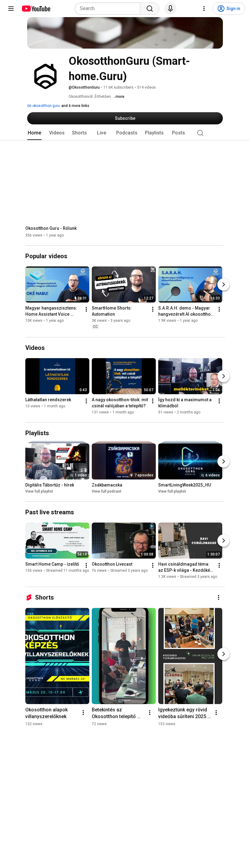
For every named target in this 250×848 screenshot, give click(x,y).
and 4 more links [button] (75, 106)
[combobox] (109, 8)
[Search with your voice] (170, 8)
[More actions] (86, 309)
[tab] (34, 133)
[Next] (223, 285)
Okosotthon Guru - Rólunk (51, 228)
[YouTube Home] (36, 8)
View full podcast (106, 491)
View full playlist (39, 491)
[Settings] (204, 8)
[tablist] (125, 133)
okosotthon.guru (45, 106)
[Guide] (11, 8)
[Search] (149, 8)
